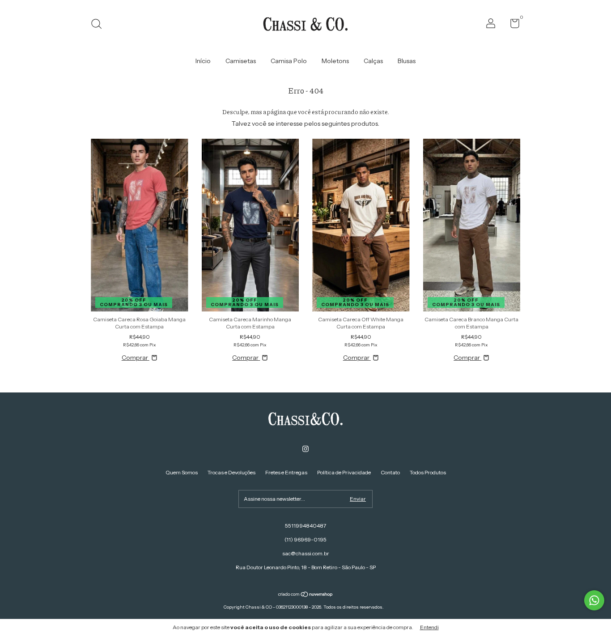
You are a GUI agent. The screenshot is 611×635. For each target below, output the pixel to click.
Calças (373, 61)
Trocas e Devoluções (231, 472)
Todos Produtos (428, 472)
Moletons (335, 61)
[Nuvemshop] (306, 595)
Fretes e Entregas (286, 472)
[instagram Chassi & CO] (305, 448)
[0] (511, 25)
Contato (390, 472)
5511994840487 (305, 525)
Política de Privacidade (344, 472)
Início (203, 61)
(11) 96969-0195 (305, 539)
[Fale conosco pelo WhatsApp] (594, 600)
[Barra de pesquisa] (99, 25)
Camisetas (240, 61)
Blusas (407, 61)
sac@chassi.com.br (305, 553)
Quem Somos (181, 472)
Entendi (429, 627)
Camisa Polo (289, 61)
